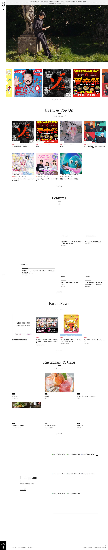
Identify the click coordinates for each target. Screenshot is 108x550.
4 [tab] (57, 99)
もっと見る (59, 186)
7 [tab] (62, 99)
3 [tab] (55, 99)
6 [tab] (60, 99)
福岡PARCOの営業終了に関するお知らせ (57, 3)
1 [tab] (52, 99)
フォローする (23, 517)
